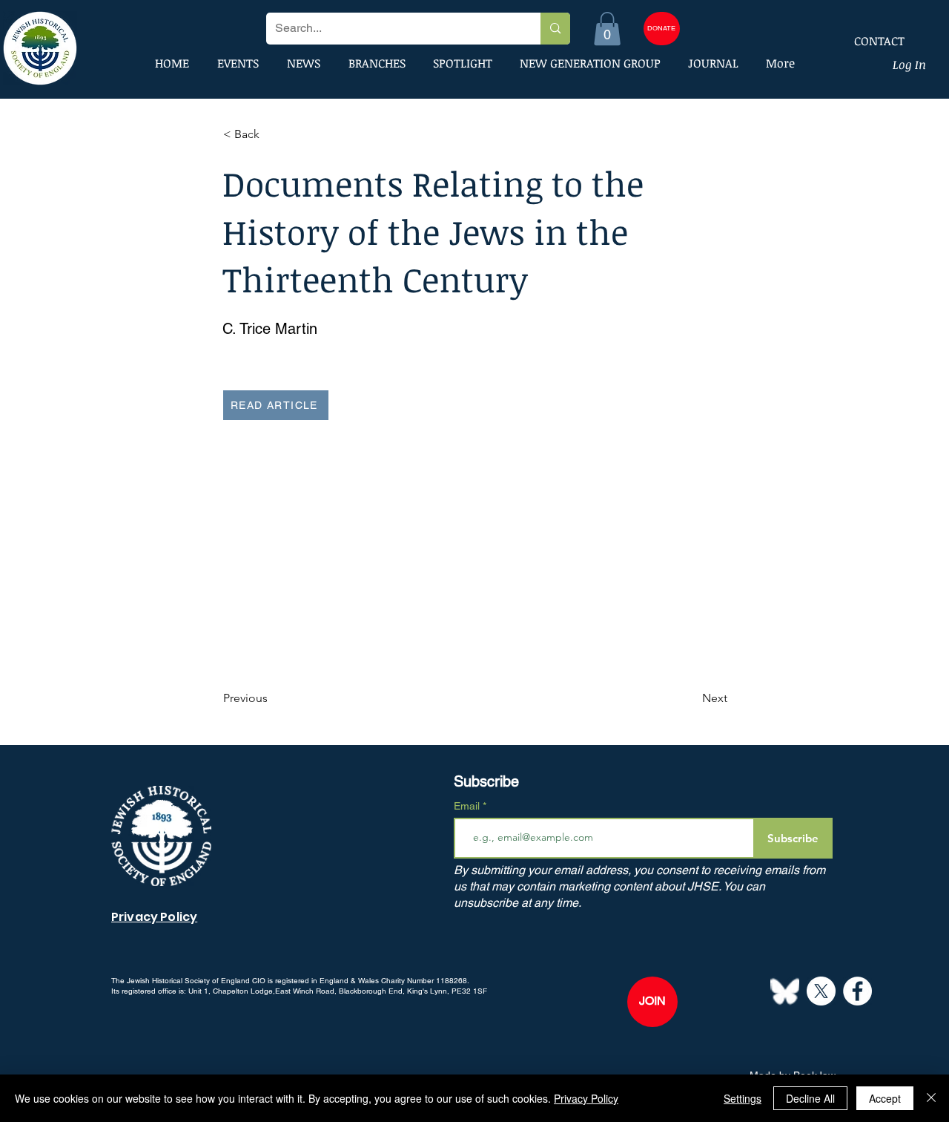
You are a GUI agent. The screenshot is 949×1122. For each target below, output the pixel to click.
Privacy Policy (586, 1098)
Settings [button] (742, 1098)
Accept (885, 1098)
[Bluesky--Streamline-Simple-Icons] (784, 991)
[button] (607, 28)
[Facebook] (857, 991)
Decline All (810, 1098)
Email (468, 806)
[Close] (931, 1098)
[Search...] (554, 29)
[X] (821, 991)
